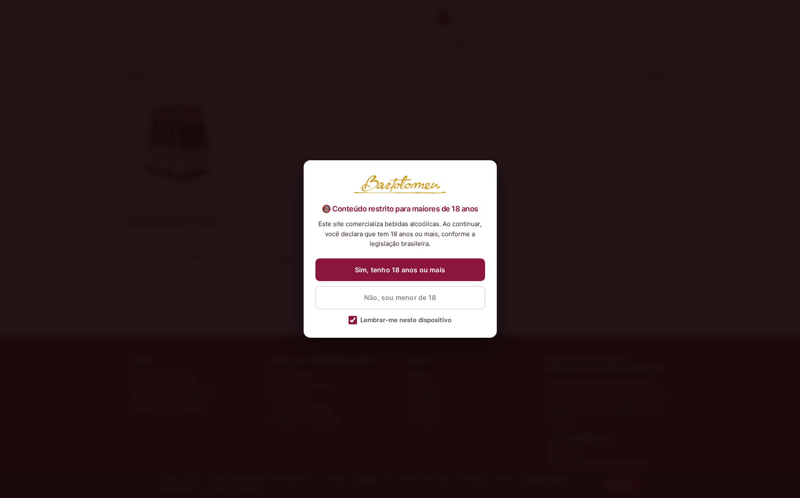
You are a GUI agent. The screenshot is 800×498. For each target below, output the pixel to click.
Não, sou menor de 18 (400, 297)
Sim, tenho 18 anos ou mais (400, 270)
